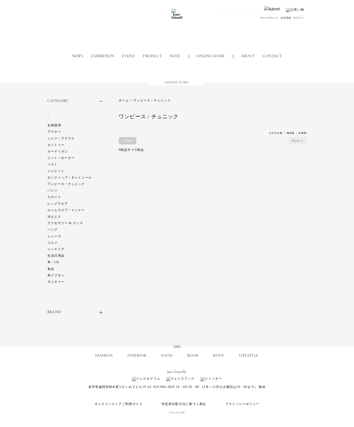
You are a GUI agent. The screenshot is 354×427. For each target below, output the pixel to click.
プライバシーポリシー (242, 404)
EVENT (128, 56)
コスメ (52, 243)
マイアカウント (269, 18)
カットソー (56, 145)
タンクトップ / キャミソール (69, 177)
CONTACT (272, 56)
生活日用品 (56, 255)
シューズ (54, 236)
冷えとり (54, 216)
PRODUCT (152, 56)
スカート (54, 197)
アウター (54, 132)
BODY (218, 355)
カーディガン (57, 151)
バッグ (52, 229)
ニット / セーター (61, 158)
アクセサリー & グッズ (65, 223)
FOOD (167, 355)
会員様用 (54, 125)
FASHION (104, 355)
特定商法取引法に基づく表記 (184, 404)
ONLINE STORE (211, 56)
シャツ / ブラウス (61, 138)
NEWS (77, 56)
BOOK (193, 355)
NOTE (175, 56)
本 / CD (53, 262)
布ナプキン (56, 275)
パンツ (52, 190)
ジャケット (56, 171)
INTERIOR (137, 355)
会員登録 (286, 18)
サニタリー (56, 282)
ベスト (52, 164)
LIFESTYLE (249, 355)
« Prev (127, 141)
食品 (50, 269)
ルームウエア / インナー (66, 210)
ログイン (298, 18)
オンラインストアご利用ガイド (119, 404)
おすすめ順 (275, 133)
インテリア (56, 249)
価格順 (291, 133)
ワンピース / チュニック (66, 184)
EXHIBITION (102, 56)
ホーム (124, 100)
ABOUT (248, 56)
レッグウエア (57, 203)
